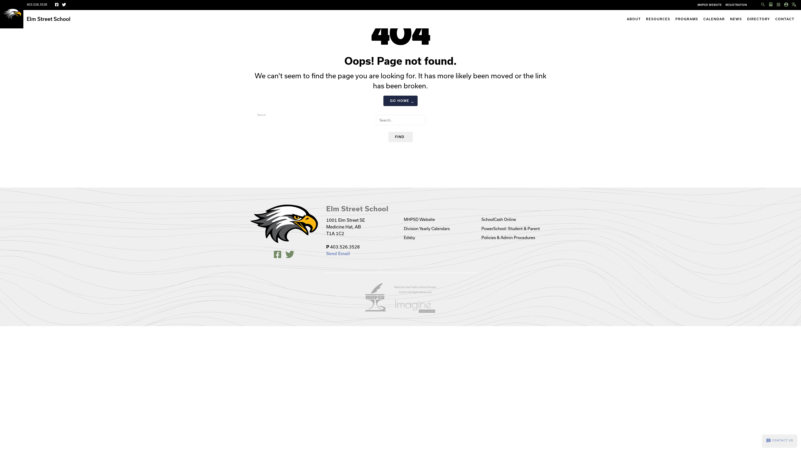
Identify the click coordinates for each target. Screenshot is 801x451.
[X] (64, 5)
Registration (736, 5)
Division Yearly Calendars (427, 228)
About (634, 19)
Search (261, 115)
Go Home (399, 101)
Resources (658, 19)
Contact (784, 19)
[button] (763, 5)
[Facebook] (56, 5)
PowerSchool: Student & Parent (510, 228)
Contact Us (779, 440)
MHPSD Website (710, 5)
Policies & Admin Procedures (508, 237)
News (736, 19)
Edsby (409, 237)
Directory (758, 19)
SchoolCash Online (498, 219)
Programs (686, 19)
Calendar (714, 19)
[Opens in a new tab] (376, 310)
